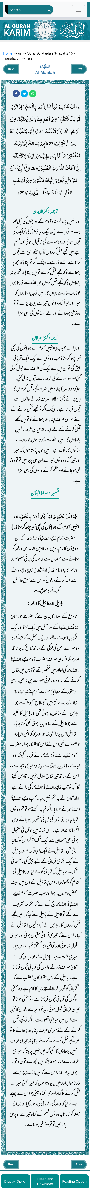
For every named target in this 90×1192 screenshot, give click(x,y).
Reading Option (74, 1181)
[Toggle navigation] (78, 9)
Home (7, 53)
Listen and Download (45, 1181)
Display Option (15, 1181)
